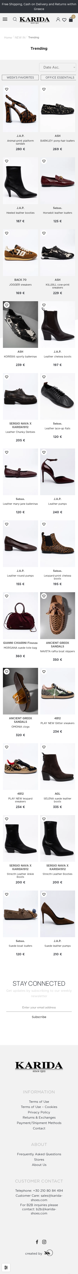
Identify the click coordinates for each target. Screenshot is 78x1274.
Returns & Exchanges (39, 1117)
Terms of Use (39, 1101)
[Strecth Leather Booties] (57, 838)
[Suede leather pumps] (57, 914)
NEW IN (20, 37)
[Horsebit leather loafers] (57, 180)
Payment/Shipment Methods (39, 1123)
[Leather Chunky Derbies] (20, 396)
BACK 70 (20, 279)
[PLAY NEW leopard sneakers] (20, 766)
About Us (39, 1165)
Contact (39, 1128)
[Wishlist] (6, 89)
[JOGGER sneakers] (20, 252)
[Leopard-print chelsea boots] (57, 543)
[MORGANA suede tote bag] (20, 615)
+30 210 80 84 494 (48, 1190)
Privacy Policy (39, 1112)
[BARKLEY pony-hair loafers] (57, 108)
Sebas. (57, 207)
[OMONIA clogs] (20, 691)
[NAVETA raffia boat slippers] (57, 615)
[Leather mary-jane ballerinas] (20, 471)
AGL (57, 793)
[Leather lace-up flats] (57, 396)
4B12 (57, 718)
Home (8, 37)
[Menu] (5, 19)
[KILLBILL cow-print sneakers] (57, 252)
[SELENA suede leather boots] (57, 766)
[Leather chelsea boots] (57, 324)
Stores (39, 1159)
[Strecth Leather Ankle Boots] (20, 838)
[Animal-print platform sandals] (20, 108)
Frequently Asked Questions (39, 1154)
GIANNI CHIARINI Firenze (20, 642)
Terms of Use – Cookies (39, 1107)
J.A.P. (20, 135)
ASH (58, 135)
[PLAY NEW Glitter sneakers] (57, 691)
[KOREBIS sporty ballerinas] (20, 324)
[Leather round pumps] (20, 543)
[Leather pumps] (57, 471)
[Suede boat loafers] (20, 914)
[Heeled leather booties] (20, 180)
